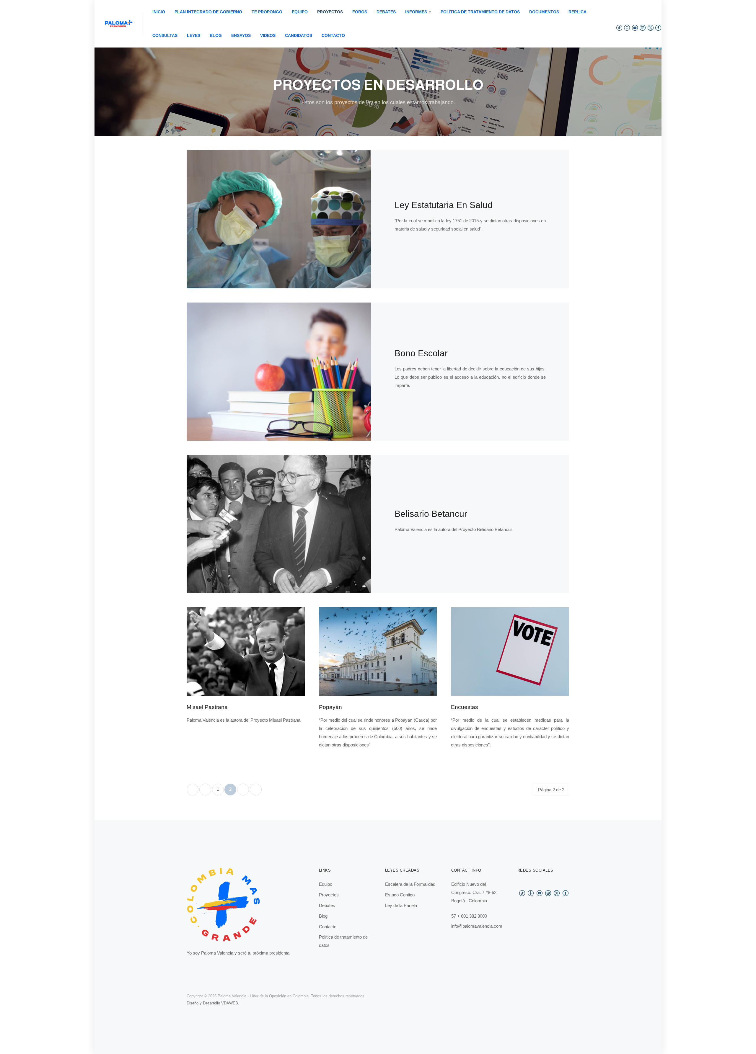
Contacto (333, 35)
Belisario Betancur (431, 514)
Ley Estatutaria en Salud (444, 205)
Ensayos (241, 35)
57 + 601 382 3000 (469, 916)
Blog (216, 35)
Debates (386, 11)
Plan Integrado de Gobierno (208, 11)
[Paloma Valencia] (118, 23)
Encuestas (464, 707)
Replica (577, 11)
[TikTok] (619, 27)
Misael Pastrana (207, 707)
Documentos (544, 11)
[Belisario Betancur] (279, 523)
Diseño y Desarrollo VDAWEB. (213, 1003)
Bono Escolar (421, 353)
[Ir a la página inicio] (192, 789)
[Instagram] (642, 27)
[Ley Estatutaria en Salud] (279, 218)
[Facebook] (658, 27)
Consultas (164, 35)
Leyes (193, 35)
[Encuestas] (510, 650)
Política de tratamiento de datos (480, 11)
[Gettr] (627, 27)
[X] (650, 27)
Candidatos (298, 35)
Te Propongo (267, 11)
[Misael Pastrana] (246, 650)
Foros (359, 11)
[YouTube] (634, 27)
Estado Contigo (400, 894)
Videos (268, 35)
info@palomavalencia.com (476, 926)
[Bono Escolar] (279, 371)
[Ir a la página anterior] (205, 789)
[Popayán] (378, 650)
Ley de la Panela (401, 905)
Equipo (300, 11)
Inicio (158, 11)
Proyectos (330, 11)
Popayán (330, 707)
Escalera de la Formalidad (410, 884)
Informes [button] (416, 11)
